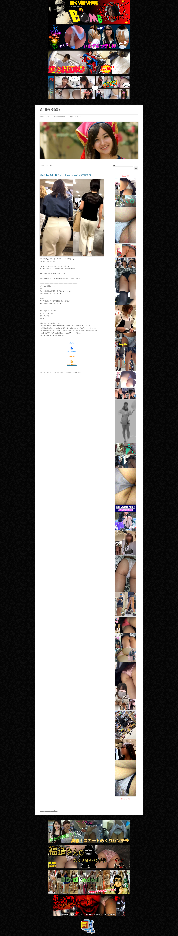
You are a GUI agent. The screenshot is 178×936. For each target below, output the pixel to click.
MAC (48, 372)
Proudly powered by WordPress (48, 811)
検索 (114, 165)
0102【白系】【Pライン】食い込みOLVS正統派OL (65, 175)
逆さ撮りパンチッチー (76, 117)
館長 (79, 372)
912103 (56, 372)
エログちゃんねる (44, 117)
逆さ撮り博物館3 (50, 109)
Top (173, 931)
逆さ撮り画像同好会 (59, 117)
